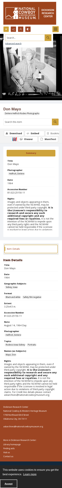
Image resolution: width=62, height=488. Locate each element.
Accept (9, 483)
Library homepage (12, 444)
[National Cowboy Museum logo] (29, 13)
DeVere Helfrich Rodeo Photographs (22, 113)
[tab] (31, 153)
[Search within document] (55, 122)
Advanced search (13, 43)
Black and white (13, 297)
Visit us (6, 452)
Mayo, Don (11, 354)
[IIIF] (14, 139)
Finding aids (9, 448)
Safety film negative (32, 297)
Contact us (8, 456)
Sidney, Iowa (11, 287)
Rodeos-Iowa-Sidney (15, 344)
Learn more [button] (30, 474)
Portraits (32, 344)
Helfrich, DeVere (16, 173)
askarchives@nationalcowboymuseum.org (23, 426)
